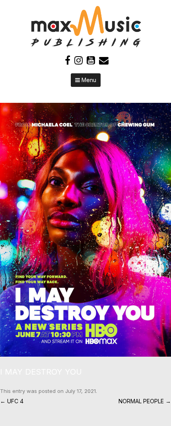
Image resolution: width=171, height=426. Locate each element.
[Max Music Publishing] (85, 46)
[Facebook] (67, 60)
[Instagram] (78, 60)
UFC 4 (11, 401)
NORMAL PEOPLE (145, 401)
